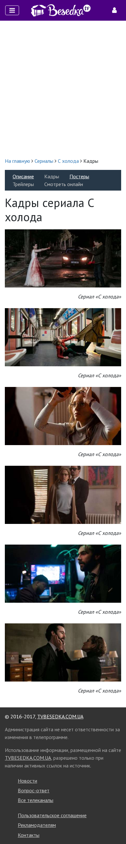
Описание (23, 176)
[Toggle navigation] (12, 10)
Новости (27, 780)
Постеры (79, 176)
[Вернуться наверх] (114, 824)
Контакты (28, 835)
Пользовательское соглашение (52, 815)
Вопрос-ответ (33, 790)
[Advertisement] (63, 89)
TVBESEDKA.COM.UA (60, 716)
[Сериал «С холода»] (63, 258)
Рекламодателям (37, 825)
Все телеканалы (35, 800)
